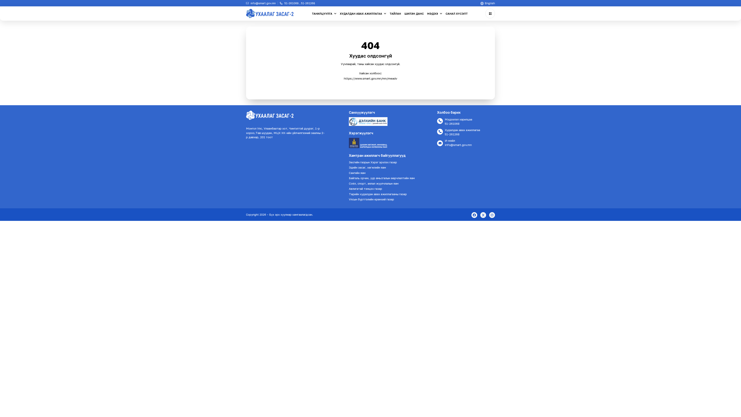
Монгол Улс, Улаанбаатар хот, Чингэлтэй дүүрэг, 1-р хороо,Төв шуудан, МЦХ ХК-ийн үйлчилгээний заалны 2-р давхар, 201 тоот (285, 133)
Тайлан (395, 13)
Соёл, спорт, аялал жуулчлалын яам (373, 183)
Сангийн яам (357, 173)
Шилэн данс (414, 13)
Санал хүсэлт (457, 13)
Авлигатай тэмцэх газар (365, 188)
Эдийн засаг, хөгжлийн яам (367, 167)
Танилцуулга (322, 13)
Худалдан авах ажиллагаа (361, 13)
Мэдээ (433, 13)
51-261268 (452, 134)
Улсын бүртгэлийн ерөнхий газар (371, 199)
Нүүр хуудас (370, 85)
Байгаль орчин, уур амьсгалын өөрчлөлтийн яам (382, 178)
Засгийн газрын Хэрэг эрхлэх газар (373, 162)
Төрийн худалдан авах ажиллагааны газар (378, 194)
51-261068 (452, 123)
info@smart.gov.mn (458, 145)
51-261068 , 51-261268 (299, 3)
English (489, 3)
